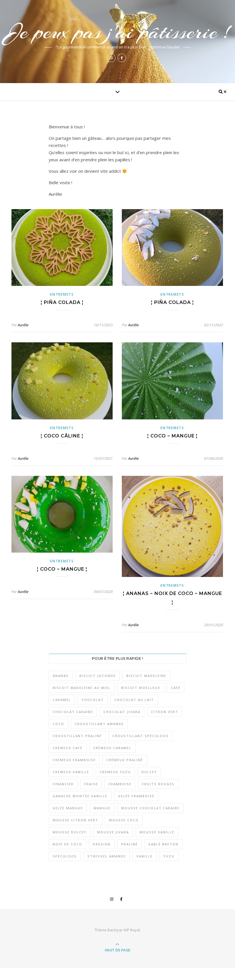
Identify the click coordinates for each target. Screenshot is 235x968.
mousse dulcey (70, 832)
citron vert (164, 712)
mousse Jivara (113, 832)
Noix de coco (67, 844)
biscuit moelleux (140, 688)
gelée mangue (68, 808)
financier (63, 784)
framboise (120, 784)
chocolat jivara (121, 712)
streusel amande (106, 856)
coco (58, 724)
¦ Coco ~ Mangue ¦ (172, 436)
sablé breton (163, 844)
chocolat (93, 700)
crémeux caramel (112, 748)
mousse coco (124, 820)
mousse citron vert (75, 820)
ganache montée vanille (80, 796)
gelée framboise (136, 796)
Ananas (61, 676)
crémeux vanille (71, 772)
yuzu (169, 856)
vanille (144, 856)
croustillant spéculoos (140, 736)
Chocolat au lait (134, 700)
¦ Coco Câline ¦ (62, 436)
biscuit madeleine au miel (82, 688)
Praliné (129, 844)
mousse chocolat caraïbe (150, 808)
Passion (102, 844)
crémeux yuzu (115, 772)
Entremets (62, 294)
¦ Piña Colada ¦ (62, 302)
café (176, 688)
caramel (62, 700)
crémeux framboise (74, 760)
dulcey (149, 772)
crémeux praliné (124, 760)
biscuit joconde (97, 676)
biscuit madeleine (146, 676)
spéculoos (65, 856)
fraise (91, 784)
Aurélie (23, 324)
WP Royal (132, 929)
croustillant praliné (77, 736)
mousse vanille (157, 832)
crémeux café (68, 748)
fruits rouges (158, 784)
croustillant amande (99, 724)
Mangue (102, 808)
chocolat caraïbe (73, 712)
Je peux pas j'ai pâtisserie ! (117, 31)
